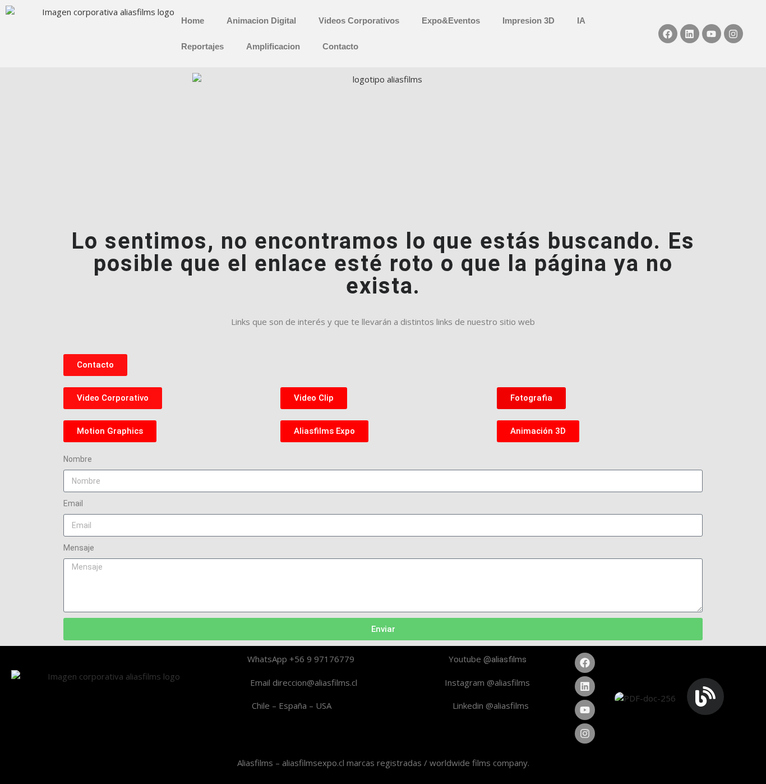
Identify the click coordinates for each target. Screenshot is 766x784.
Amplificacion (273, 46)
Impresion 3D (528, 20)
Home (192, 20)
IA (581, 20)
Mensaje (78, 547)
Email (73, 503)
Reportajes (202, 46)
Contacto (340, 46)
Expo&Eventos (451, 20)
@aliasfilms (505, 659)
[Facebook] (667, 33)
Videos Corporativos (359, 20)
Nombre (77, 459)
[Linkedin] (689, 33)
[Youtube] (711, 33)
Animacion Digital (261, 20)
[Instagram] (733, 33)
